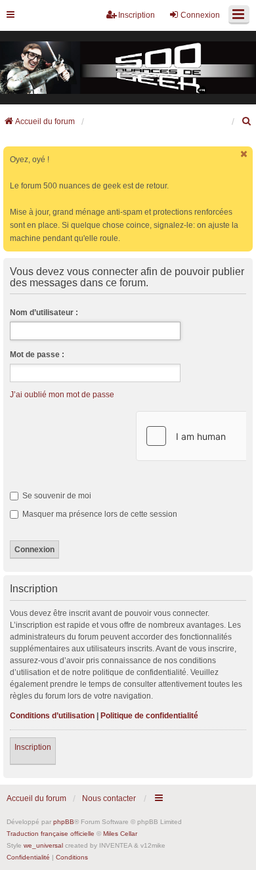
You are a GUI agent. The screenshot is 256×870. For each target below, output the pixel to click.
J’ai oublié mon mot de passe (62, 394)
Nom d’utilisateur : (44, 312)
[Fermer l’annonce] (244, 154)
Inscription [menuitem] (136, 15)
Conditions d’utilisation (52, 715)
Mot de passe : (37, 354)
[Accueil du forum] (128, 67)
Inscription (32, 747)
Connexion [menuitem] (200, 15)
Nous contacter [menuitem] (109, 798)
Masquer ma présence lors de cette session (98, 514)
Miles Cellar (120, 833)
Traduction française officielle (51, 833)
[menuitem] (247, 121)
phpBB (63, 821)
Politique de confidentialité (149, 715)
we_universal (43, 845)
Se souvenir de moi (55, 495)
